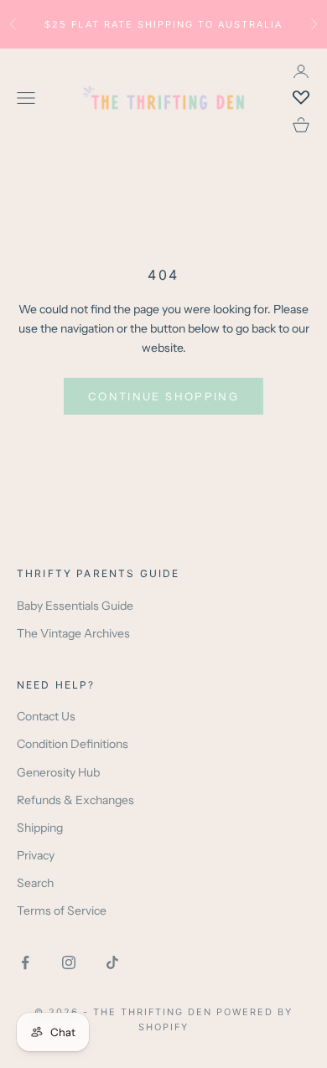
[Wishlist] (301, 98)
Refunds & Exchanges (75, 799)
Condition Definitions (72, 743)
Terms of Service (61, 910)
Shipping (40, 827)
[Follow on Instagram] (68, 962)
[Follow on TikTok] (112, 962)
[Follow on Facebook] (25, 962)
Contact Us (46, 716)
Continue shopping (163, 396)
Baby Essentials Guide (75, 605)
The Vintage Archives (73, 633)
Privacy (35, 855)
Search (35, 882)
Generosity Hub (58, 772)
